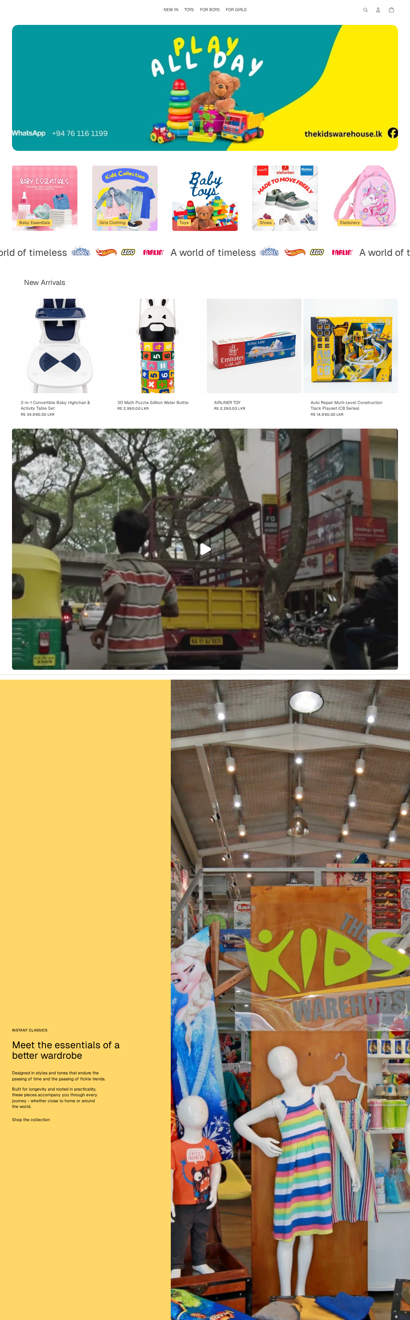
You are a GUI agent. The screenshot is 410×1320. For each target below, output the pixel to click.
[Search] (365, 9)
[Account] (378, 9)
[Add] (98, 384)
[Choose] (195, 384)
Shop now (205, 128)
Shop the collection (31, 1119)
